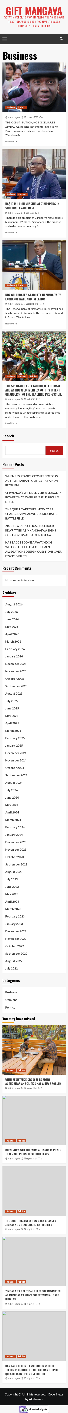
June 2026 (12, 619)
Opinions (22, 194)
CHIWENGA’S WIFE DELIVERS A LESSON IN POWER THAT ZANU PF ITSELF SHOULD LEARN (33, 497)
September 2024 (16, 775)
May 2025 (11, 715)
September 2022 (16, 953)
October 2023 (14, 857)
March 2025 (13, 730)
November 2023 (15, 849)
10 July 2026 (29, 1378)
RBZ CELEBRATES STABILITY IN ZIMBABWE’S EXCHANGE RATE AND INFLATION (33, 297)
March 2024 (13, 819)
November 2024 (15, 760)
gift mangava (34, 10)
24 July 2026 (29, 1229)
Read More (11, 141)
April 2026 (12, 634)
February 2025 (15, 738)
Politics (22, 107)
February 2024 (15, 827)
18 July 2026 (29, 1303)
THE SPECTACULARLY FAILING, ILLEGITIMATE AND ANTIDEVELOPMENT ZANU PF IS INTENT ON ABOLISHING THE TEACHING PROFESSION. (33, 390)
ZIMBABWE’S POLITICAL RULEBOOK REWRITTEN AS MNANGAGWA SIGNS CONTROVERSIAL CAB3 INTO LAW (30, 530)
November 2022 (15, 938)
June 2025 (12, 708)
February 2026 (15, 649)
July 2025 (11, 701)
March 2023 (13, 909)
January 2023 (14, 923)
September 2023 (16, 864)
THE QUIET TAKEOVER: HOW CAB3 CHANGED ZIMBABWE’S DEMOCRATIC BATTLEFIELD (31, 514)
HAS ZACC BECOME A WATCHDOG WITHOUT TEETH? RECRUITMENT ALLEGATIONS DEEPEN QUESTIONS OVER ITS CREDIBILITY (33, 549)
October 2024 (14, 767)
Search (8, 435)
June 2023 (12, 886)
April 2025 (12, 723)
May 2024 (11, 805)
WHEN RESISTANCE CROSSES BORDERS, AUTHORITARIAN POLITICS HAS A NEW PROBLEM (31, 480)
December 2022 (15, 931)
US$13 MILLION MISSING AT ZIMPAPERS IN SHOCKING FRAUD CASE (32, 206)
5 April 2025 (29, 212)
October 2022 (14, 946)
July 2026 (11, 611)
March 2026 (13, 641)
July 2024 (11, 790)
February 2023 (15, 916)
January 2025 (14, 745)
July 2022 (11, 968)
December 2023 (15, 842)
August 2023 (13, 871)
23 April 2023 (29, 399)
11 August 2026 (30, 1158)
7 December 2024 (31, 303)
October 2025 (14, 678)
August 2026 (13, 604)
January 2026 (14, 656)
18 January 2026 (31, 117)
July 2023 (11, 879)
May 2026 (11, 626)
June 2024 (12, 797)
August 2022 (13, 961)
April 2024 (12, 812)
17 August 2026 (30, 1088)
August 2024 (13, 782)
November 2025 (15, 671)
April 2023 (12, 901)
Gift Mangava (14, 117)
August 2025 (13, 693)
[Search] (61, 38)
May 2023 (11, 894)
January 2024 (14, 834)
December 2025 (15, 663)
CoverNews (55, 1394)
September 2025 (16, 686)
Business (10, 107)
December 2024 (15, 753)
